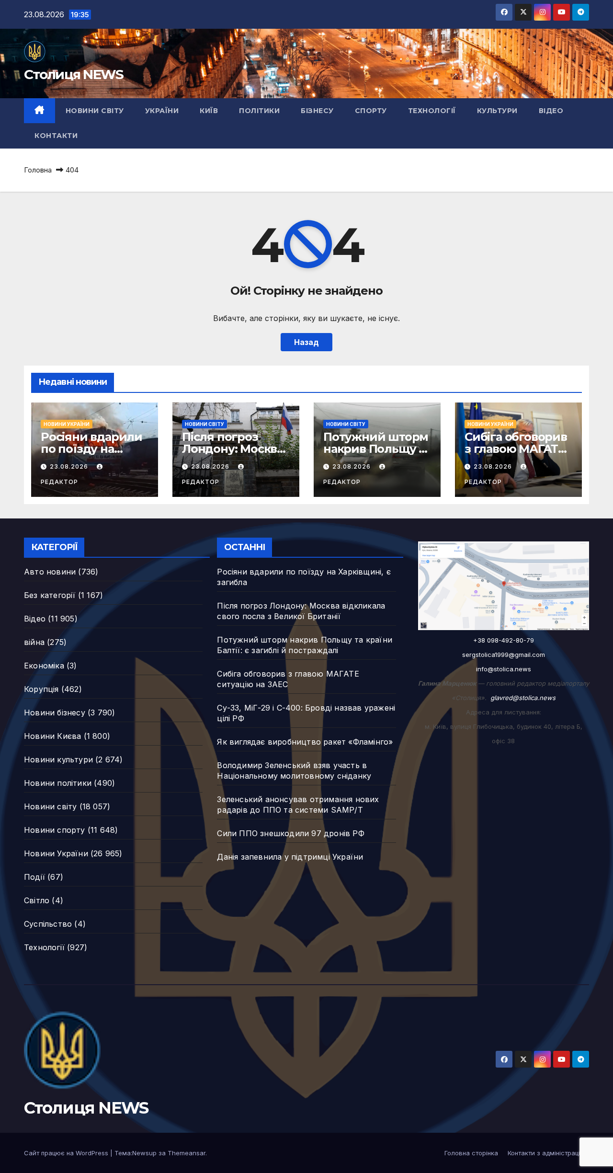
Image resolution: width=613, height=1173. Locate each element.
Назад (306, 342)
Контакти (56, 135)
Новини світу (95, 110)
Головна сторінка (471, 1153)
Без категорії (50, 595)
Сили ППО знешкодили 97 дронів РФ (290, 833)
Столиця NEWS (74, 74)
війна (34, 642)
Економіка (44, 665)
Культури (497, 110)
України (162, 110)
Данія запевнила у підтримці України (290, 857)
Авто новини (50, 571)
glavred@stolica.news (523, 698)
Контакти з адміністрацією (548, 1153)
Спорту (371, 110)
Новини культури (58, 759)
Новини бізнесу (54, 712)
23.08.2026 (70, 466)
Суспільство (48, 924)
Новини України (67, 424)
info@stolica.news (503, 669)
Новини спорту (54, 830)
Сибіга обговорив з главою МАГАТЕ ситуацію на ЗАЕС (516, 449)
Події (34, 877)
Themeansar (186, 1153)
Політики (259, 110)
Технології (432, 110)
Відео (551, 110)
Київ (209, 110)
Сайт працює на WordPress (67, 1153)
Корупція (41, 689)
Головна (38, 169)
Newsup (144, 1153)
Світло (36, 900)
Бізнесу (317, 110)
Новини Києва (52, 736)
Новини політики (57, 783)
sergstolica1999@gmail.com (503, 654)
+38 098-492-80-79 (503, 640)
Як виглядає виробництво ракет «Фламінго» (305, 742)
